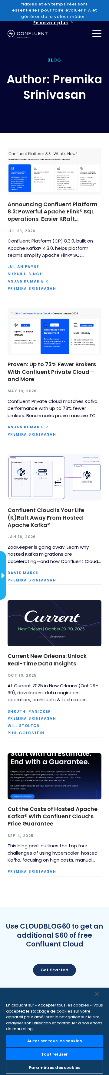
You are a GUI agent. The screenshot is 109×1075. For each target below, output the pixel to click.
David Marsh (23, 573)
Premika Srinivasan (32, 288)
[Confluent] (28, 34)
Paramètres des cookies (54, 1067)
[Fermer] (97, 994)
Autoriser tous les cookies (54, 1041)
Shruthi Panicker (29, 711)
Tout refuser (54, 1054)
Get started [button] (55, 970)
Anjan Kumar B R (28, 281)
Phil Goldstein (26, 733)
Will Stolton (24, 726)
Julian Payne (23, 267)
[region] (54, 1031)
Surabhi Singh (25, 274)
